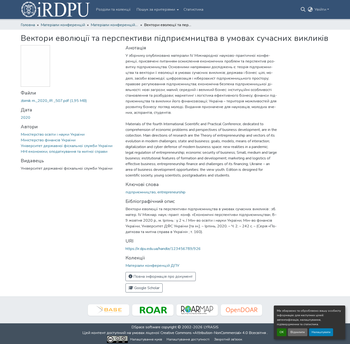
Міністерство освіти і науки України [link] (53, 134)
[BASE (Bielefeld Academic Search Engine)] (108, 310)
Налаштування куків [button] (146, 339)
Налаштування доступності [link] (188, 339)
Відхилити (297, 332)
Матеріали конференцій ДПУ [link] (114, 25)
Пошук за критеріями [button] (155, 9)
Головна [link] (28, 25)
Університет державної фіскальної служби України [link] (66, 145)
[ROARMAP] (197, 310)
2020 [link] (25, 117)
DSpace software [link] (145, 327)
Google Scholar (146, 288)
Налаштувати (321, 332)
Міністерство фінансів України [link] (48, 140)
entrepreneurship (171, 192)
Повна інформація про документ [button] (162, 276)
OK (282, 332)
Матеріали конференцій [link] (63, 25)
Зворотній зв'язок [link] (228, 339)
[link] (70, 101)
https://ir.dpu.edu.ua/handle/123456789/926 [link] (163, 248)
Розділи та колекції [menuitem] (113, 9)
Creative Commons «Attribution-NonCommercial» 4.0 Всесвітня (213, 332)
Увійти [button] (321, 9)
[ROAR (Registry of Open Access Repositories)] (153, 310)
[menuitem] (157, 9)
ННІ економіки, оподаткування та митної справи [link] (64, 151)
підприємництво (140, 192)
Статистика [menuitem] (193, 9)
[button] (56, 9)
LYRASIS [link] (211, 327)
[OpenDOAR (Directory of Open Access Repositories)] (241, 310)
